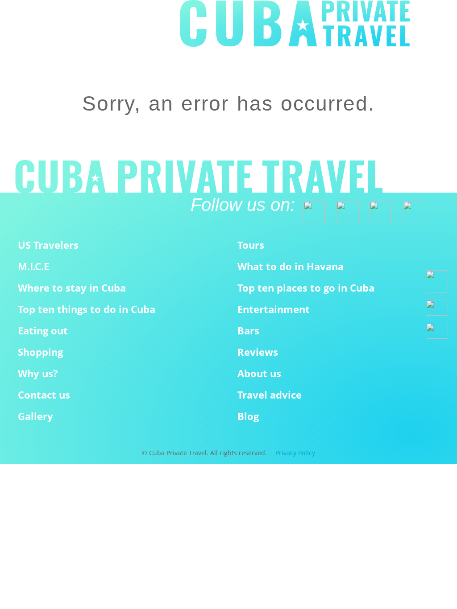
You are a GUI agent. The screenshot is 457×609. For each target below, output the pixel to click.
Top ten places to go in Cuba (305, 288)
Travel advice (269, 395)
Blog (248, 416)
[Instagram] (376, 208)
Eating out (43, 330)
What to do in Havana (290, 266)
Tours (250, 245)
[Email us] (437, 307)
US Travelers (48, 245)
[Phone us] (437, 330)
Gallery (35, 416)
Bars (248, 330)
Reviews (257, 352)
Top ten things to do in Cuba (86, 309)
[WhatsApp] (437, 281)
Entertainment (273, 309)
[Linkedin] (410, 208)
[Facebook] (310, 208)
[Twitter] (343, 208)
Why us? (38, 373)
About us (259, 373)
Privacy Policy (295, 453)
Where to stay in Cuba (72, 288)
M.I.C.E (33, 266)
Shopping (40, 352)
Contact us (44, 395)
